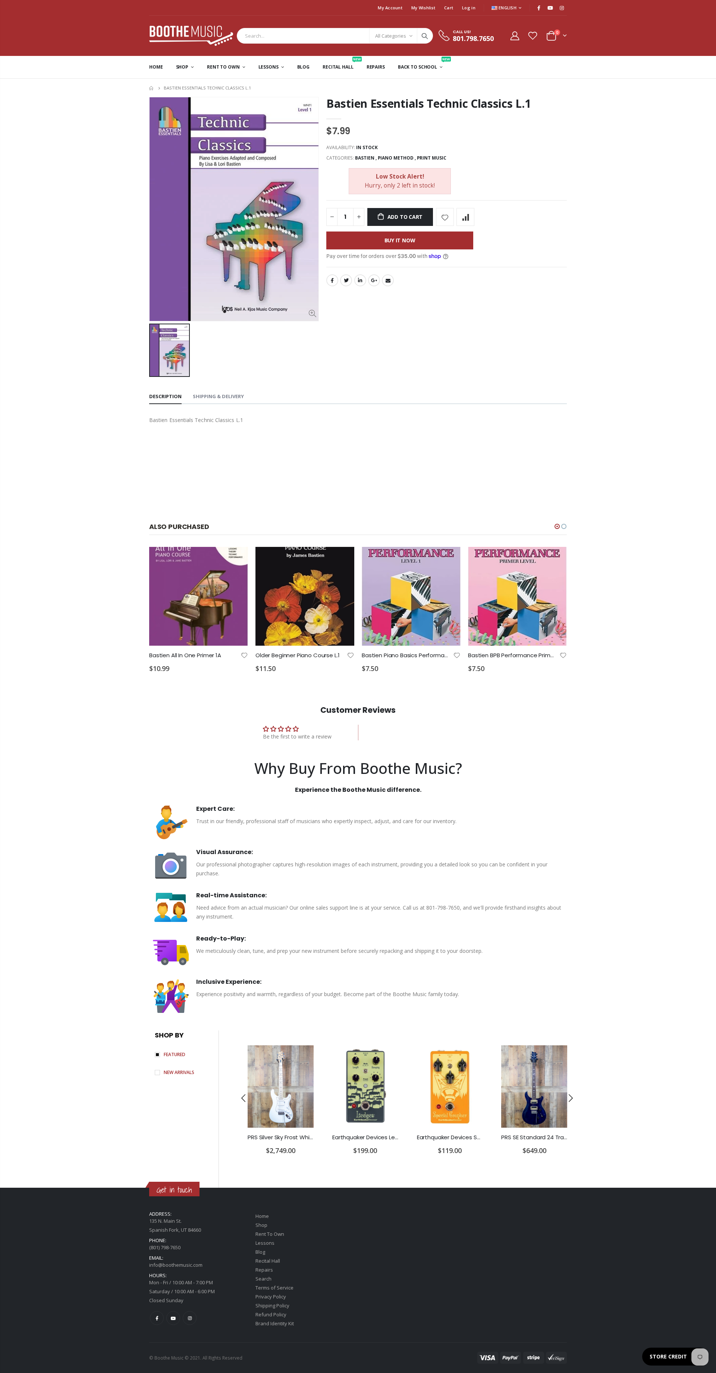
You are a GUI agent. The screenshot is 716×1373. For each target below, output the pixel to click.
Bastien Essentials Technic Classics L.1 (428, 103)
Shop (261, 1225)
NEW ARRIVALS (179, 1072)
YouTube (173, 1318)
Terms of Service (274, 1287)
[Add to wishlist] (445, 217)
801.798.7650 (473, 38)
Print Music (431, 158)
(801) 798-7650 (164, 1247)
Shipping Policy (272, 1305)
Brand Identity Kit (274, 1323)
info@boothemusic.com (175, 1265)
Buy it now (399, 240)
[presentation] (243, 1097)
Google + (374, 280)
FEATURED (174, 1054)
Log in (468, 7)
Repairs (264, 1269)
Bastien (364, 158)
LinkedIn (360, 280)
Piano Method (396, 158)
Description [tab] (165, 396)
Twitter (346, 280)
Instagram (190, 1318)
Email (388, 280)
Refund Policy (270, 1314)
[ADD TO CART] (235, 559)
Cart (448, 7)
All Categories (390, 35)
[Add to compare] (465, 217)
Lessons (264, 1243)
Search (425, 35)
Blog (260, 1251)
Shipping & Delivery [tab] (218, 396)
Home (152, 88)
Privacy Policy (270, 1296)
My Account (390, 7)
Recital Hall (267, 1260)
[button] (557, 526)
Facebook (332, 280)
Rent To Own (269, 1234)
